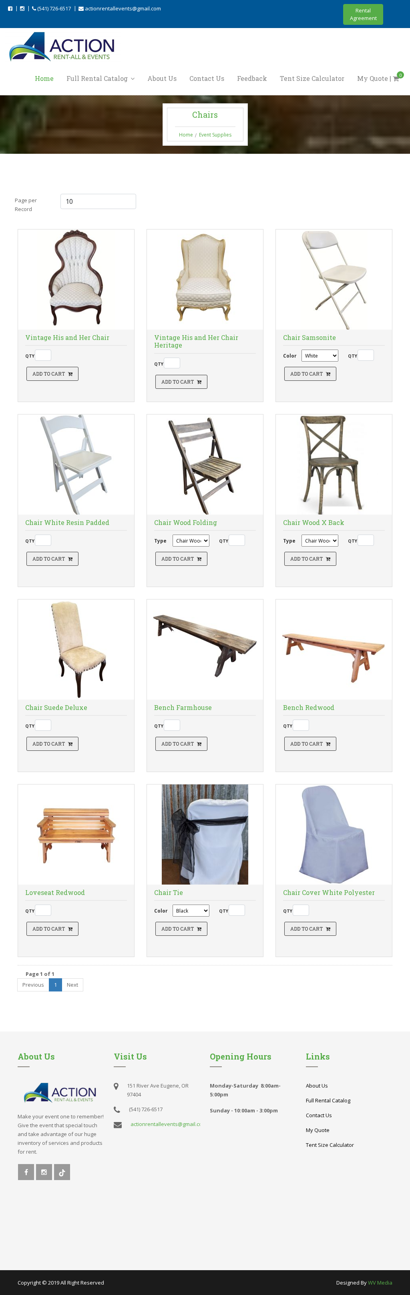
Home (44, 78)
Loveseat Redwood (55, 892)
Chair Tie (168, 892)
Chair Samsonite (309, 337)
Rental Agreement (363, 14)
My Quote (318, 1130)
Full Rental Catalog (97, 78)
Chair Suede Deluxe (56, 707)
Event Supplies (215, 134)
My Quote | (379, 77)
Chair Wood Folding (185, 522)
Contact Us (206, 78)
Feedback (252, 78)
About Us (162, 78)
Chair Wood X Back (313, 522)
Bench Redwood (308, 707)
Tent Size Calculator (312, 78)
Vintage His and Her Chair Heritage (196, 341)
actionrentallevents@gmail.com (122, 8)
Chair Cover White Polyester (329, 892)
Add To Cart (48, 373)
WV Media (380, 1282)
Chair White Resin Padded (67, 522)
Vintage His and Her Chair (67, 337)
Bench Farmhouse (183, 707)
